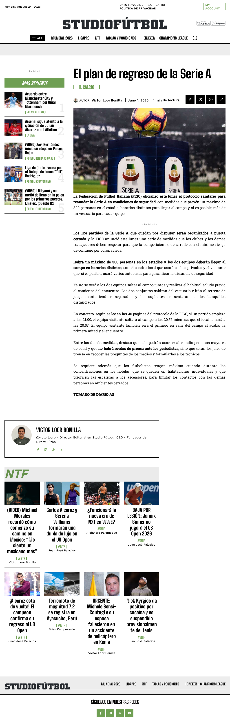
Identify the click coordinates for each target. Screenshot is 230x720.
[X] (200, 99)
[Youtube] (129, 713)
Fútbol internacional (40, 158)
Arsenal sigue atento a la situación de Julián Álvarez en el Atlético (44, 125)
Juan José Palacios (62, 550)
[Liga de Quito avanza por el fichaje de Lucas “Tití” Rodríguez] (13, 174)
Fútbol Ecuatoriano (39, 181)
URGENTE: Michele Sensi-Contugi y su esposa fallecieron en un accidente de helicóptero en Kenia (101, 621)
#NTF (21, 558)
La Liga (31, 135)
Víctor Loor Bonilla (107, 100)
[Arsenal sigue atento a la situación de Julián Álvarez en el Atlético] (13, 127)
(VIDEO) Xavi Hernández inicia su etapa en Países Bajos (43, 148)
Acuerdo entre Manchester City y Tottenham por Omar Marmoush (40, 100)
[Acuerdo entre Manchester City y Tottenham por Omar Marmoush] (13, 100)
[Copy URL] (221, 99)
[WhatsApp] (210, 99)
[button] (195, 38)
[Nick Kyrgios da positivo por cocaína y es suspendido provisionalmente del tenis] (141, 586)
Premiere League (37, 112)
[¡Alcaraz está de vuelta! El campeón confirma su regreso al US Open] (22, 586)
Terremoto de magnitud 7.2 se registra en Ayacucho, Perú (62, 609)
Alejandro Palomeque (101, 532)
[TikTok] (53, 449)
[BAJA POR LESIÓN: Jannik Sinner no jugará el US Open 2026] (141, 496)
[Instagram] (45, 449)
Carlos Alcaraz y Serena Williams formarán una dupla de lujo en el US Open (61, 525)
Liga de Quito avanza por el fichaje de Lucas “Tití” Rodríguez (44, 171)
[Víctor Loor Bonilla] (76, 100)
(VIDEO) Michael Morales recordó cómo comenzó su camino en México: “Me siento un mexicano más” (22, 531)
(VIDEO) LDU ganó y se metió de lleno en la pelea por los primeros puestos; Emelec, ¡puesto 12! (44, 197)
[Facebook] (190, 99)
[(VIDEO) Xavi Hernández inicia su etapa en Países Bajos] (13, 151)
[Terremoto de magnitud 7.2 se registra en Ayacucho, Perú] (62, 586)
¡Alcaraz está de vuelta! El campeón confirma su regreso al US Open (22, 615)
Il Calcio (86, 87)
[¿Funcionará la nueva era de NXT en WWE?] (101, 496)
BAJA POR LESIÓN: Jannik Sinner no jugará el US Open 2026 (141, 522)
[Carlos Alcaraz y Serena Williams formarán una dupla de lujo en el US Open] (62, 496)
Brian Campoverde (62, 629)
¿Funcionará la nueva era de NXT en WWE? (101, 516)
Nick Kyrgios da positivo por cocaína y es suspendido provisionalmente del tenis (141, 615)
